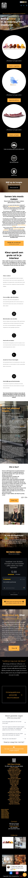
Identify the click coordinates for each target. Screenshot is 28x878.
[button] (21, 5)
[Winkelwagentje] (26, 5)
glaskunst (22, 426)
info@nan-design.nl (14, 826)
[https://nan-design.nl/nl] (4, 5)
